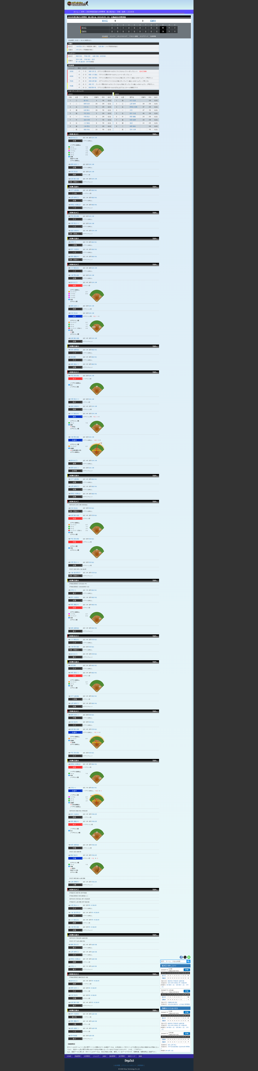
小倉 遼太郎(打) (75, 572)
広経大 (153, 21)
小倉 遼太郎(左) (75, 912)
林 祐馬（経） (170, 1050)
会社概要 (117, 1065)
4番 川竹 (91, 84)
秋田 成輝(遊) (75, 349)
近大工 (105, 21)
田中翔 (88, 61)
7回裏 (71, 86)
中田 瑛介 (87, 116)
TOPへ (154, 134)
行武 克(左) (74, 171)
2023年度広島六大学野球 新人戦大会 (100, 12)
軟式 (112, 1056)
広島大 (164, 999)
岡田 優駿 (133, 116)
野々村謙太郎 (183, 983)
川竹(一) (73, 242)
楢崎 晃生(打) (74, 944)
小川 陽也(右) (75, 268)
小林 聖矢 (79, 46)
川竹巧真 (170, 1046)
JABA (104, 1056)
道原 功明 (87, 120)
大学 (82, 12)
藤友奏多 (175, 1046)
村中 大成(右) (75, 249)
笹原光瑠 (170, 1004)
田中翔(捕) (74, 1035)
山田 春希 (133, 104)
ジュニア (96, 1056)
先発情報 (153, 36)
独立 (131, 1056)
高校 (77, 1056)
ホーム (76, 12)
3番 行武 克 (92, 71)
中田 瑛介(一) (75, 223)
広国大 (164, 1039)
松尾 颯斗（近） (181, 985)
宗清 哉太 (87, 59)
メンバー (112, 36)
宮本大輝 (170, 983)
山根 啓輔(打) (75, 882)
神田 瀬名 (133, 126)
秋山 (175, 1044)
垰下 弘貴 (133, 100)
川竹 (77, 50)
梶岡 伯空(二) (75, 164)
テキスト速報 (133, 36)
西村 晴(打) (74, 855)
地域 (140, 1056)
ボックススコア (122, 36)
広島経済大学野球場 (118, 17)
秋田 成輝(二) (75, 1028)
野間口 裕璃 (133, 107)
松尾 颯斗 (102, 46)
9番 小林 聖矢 (93, 78)
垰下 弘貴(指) (74, 190)
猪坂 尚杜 (79, 56)
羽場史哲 (175, 981)
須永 (169, 1044)
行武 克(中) (74, 722)
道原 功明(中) (75, 230)
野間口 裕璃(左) (76, 205)
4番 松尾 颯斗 (93, 81)
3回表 (71, 71)
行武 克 (86, 107)
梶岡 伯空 (87, 104)
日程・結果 (121, 12)
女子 (122, 1056)
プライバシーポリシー (129, 1065)
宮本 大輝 (79, 59)
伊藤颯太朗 (171, 1002)
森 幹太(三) (74, 137)
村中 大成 (133, 113)
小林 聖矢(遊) (75, 275)
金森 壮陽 (96, 56)
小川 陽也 (87, 123)
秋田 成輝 (133, 120)
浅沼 (93, 59)
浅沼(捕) (73, 357)
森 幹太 (86, 100)
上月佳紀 (181, 1004)
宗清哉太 (175, 983)
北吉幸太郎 (182, 1046)
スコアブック (144, 36)
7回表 (71, 81)
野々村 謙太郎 (80, 61)
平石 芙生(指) (75, 216)
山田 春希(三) (75, 197)
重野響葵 (187, 1004)
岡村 (176, 1002)
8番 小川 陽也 (93, 74)
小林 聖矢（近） (171, 985)
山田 (172, 1044)
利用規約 (141, 1065)
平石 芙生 (87, 113)
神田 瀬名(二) (75, 364)
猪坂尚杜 (170, 981)
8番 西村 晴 (92, 87)
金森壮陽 (181, 981)
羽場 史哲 (87, 56)
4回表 (71, 76)
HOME (69, 1056)
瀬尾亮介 (175, 1004)
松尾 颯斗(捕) (75, 179)
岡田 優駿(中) (75, 256)
